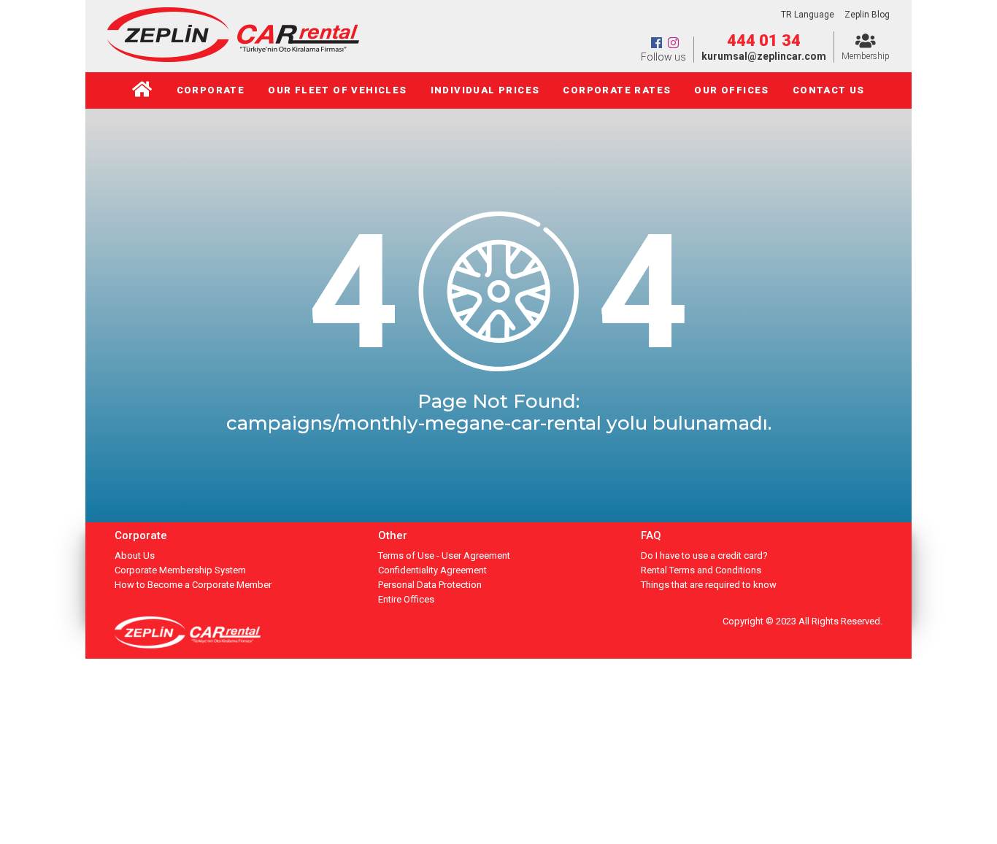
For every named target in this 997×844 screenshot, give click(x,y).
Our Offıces (731, 90)
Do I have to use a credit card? (704, 555)
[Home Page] (142, 90)
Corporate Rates (617, 90)
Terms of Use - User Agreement (444, 555)
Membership (866, 56)
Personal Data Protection (430, 584)
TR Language (807, 14)
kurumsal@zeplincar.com (763, 56)
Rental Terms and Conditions (701, 570)
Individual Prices (485, 90)
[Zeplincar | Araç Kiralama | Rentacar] (233, 58)
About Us (135, 555)
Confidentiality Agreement (432, 570)
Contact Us (829, 90)
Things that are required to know (709, 584)
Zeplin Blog (867, 14)
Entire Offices (406, 599)
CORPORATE (211, 90)
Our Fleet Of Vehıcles (337, 90)
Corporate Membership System (180, 570)
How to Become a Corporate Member (193, 584)
